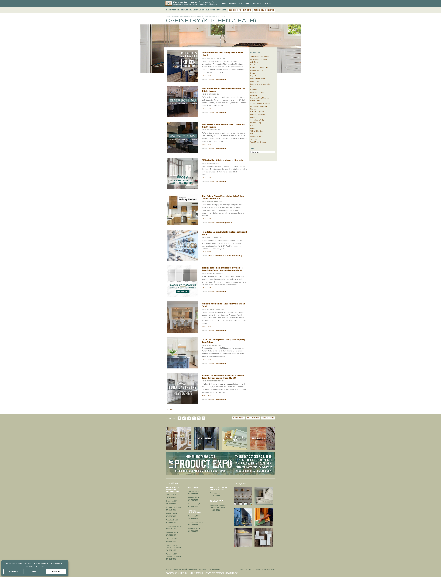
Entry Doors (254, 81)
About (224, 3)
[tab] (224, 3)
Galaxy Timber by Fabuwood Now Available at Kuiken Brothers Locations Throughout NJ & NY (223, 197)
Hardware (253, 90)
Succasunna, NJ (173, 526)
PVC (252, 125)
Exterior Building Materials (260, 84)
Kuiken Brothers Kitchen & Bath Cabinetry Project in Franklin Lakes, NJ (222, 54)
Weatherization (255, 136)
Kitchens (229, 223)
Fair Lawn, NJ (171, 495)
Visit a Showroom (253, 418)
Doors (252, 73)
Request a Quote (238, 418)
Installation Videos (257, 92)
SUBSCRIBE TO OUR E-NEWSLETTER (240, 10)
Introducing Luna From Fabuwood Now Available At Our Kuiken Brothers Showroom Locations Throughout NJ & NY (223, 376)
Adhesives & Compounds (259, 56)
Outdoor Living (255, 123)
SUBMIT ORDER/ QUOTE (216, 10)
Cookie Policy (182, 573)
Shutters (253, 128)
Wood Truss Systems (258, 142)
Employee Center (218, 573)
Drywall (253, 76)
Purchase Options (268, 418)
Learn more (206, 75)
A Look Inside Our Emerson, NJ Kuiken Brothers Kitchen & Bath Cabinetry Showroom (223, 89)
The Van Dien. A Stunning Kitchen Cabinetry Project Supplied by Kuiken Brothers (223, 341)
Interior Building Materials (259, 98)
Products (232, 3)
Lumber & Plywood (257, 112)
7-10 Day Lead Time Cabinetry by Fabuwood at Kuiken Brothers (223, 160)
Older (170, 410)
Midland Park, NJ (173, 507)
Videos (252, 134)
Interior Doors (255, 101)
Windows (253, 139)
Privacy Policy (171, 573)
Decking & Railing (256, 70)
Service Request (231, 573)
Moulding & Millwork (257, 114)
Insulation (253, 95)
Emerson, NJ (171, 501)
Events (248, 3)
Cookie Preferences (196, 573)
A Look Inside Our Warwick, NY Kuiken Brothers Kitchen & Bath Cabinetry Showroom (223, 125)
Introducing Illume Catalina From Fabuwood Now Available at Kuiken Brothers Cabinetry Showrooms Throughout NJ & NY (222, 269)
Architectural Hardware (217, 256)
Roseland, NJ (171, 520)
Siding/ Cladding (256, 131)
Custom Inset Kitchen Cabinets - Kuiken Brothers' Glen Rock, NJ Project (223, 305)
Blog (241, 3)
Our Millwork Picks (257, 120)
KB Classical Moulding (258, 106)
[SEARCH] (275, 3)
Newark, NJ (171, 514)
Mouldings (254, 117)
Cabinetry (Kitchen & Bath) (217, 79)
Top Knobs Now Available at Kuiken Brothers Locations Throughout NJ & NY (224, 233)
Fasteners (254, 87)
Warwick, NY (171, 539)
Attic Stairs (254, 62)
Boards (253, 65)
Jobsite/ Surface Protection (260, 103)
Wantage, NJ (171, 533)
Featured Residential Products (190, 16)
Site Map (208, 573)
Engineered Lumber (257, 79)
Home (168, 16)
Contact (268, 3)
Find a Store (257, 3)
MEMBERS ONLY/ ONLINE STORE (264, 10)
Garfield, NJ (192, 491)
